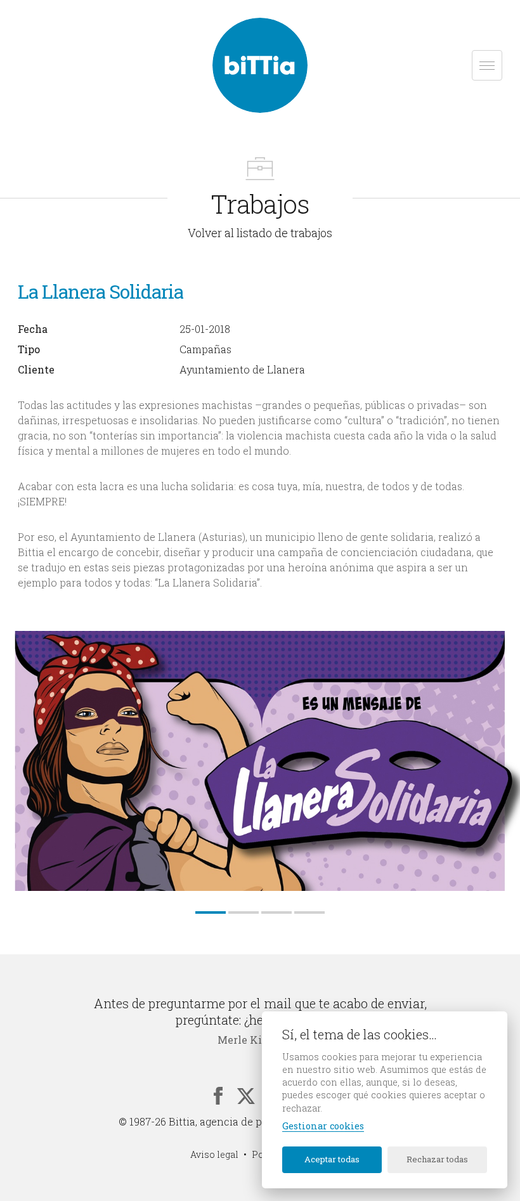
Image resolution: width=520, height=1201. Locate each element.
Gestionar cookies (323, 1126)
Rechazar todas (437, 1159)
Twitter (246, 1096)
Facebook (218, 1096)
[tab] (210, 912)
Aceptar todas (332, 1159)
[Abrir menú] (487, 65)
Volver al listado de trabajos (260, 232)
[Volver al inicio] (260, 65)
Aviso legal (214, 1154)
